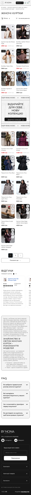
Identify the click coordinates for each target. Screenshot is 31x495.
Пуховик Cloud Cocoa (22, 66)
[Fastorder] (12, 30)
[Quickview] (12, 26)
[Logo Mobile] (8, 3)
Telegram (21, 440)
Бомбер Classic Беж (7, 66)
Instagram (8, 440)
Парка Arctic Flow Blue (7, 173)
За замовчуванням (24, 18)
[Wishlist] (12, 33)
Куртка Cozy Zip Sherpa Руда (13, 279)
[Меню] (2, 2)
